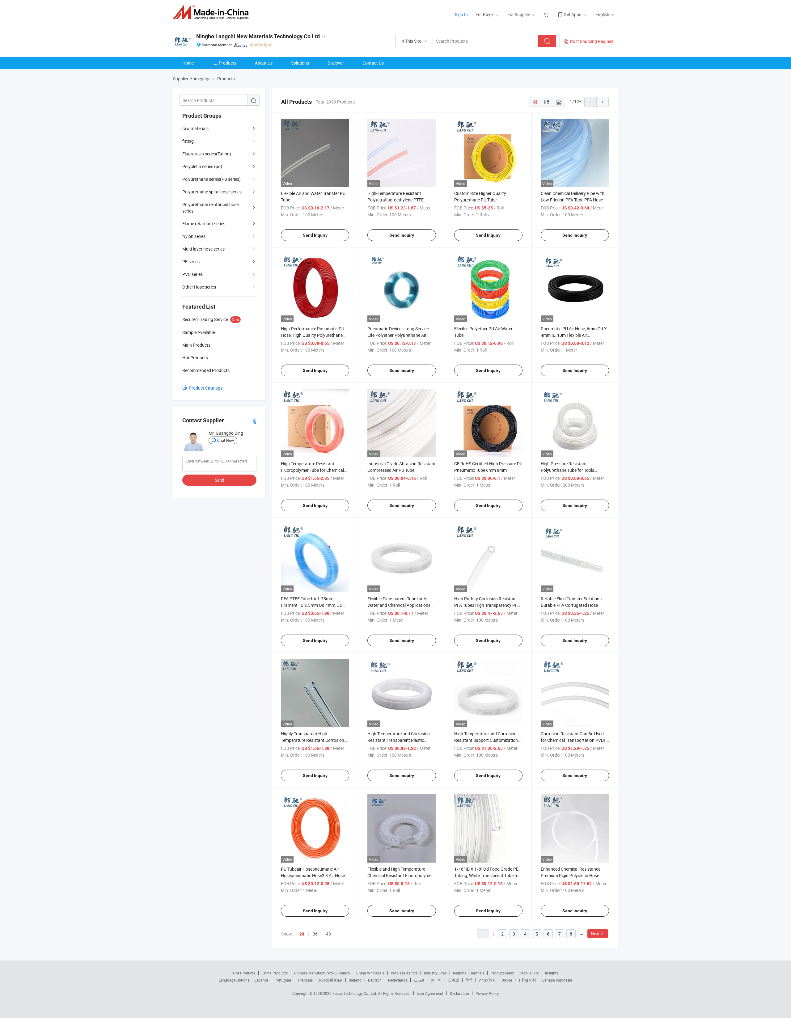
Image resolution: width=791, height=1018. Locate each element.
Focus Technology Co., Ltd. (355, 993)
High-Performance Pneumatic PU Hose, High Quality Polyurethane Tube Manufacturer (312, 335)
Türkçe (506, 980)
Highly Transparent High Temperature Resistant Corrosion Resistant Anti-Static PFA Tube (312, 740)
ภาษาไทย (487, 980)
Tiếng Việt (527, 980)
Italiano (355, 980)
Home (188, 63)
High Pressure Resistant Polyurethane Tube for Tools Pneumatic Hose (567, 470)
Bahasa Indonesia (557, 980)
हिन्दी (469, 980)
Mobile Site (529, 972)
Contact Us (373, 63)
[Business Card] (254, 420)
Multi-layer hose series (203, 249)
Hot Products (244, 972)
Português (283, 980)
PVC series (192, 274)
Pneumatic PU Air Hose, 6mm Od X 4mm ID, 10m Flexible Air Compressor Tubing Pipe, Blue (574, 335)
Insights (551, 972)
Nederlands (397, 980)
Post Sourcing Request (592, 41)
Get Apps (572, 14)
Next (595, 933)
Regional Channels (468, 972)
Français (305, 980)
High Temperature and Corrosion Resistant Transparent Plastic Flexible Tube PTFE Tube (398, 740)
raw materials (195, 128)
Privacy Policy (487, 993)
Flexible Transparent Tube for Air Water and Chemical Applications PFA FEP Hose (398, 605)
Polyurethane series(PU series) (211, 179)
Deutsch (375, 980)
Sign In (461, 14)
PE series (191, 261)
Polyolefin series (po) (202, 166)
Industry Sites (435, 972)
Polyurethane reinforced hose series (210, 207)
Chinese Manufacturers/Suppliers (322, 972)
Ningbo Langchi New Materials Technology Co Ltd (258, 36)
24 (301, 933)
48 (328, 934)
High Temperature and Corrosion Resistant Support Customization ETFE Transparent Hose (486, 740)
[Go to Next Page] (602, 102)
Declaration (459, 993)
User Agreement (430, 993)
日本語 (453, 980)
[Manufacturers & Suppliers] (212, 12)
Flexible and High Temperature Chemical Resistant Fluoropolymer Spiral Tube (400, 875)
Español (261, 980)
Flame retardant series (203, 223)
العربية (419, 980)
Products (227, 63)
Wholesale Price (404, 972)
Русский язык (330, 980)
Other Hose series (199, 287)
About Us (264, 63)
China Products (275, 972)
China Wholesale (370, 972)
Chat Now (225, 440)
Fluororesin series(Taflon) (206, 154)
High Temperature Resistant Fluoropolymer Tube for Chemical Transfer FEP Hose (312, 470)
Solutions (300, 63)
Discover (336, 63)
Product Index (502, 972)
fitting (188, 141)
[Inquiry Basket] (547, 14)
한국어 (436, 980)
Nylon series (193, 236)
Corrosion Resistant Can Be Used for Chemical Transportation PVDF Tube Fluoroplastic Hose (573, 740)
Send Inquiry (315, 235)
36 (315, 934)
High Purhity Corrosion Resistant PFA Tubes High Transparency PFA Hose (487, 605)
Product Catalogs (205, 388)
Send (219, 480)
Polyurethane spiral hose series (212, 192)
